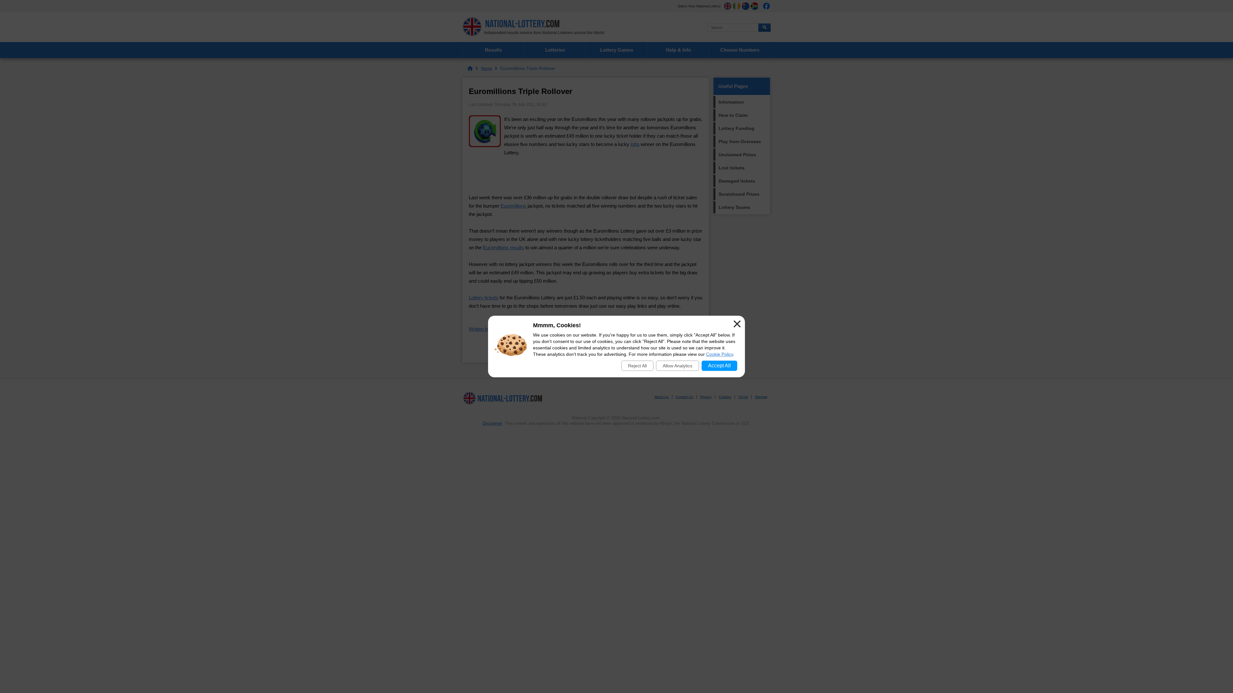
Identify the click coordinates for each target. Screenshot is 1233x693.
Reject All (637, 365)
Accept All (719, 365)
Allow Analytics (677, 365)
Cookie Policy (719, 354)
